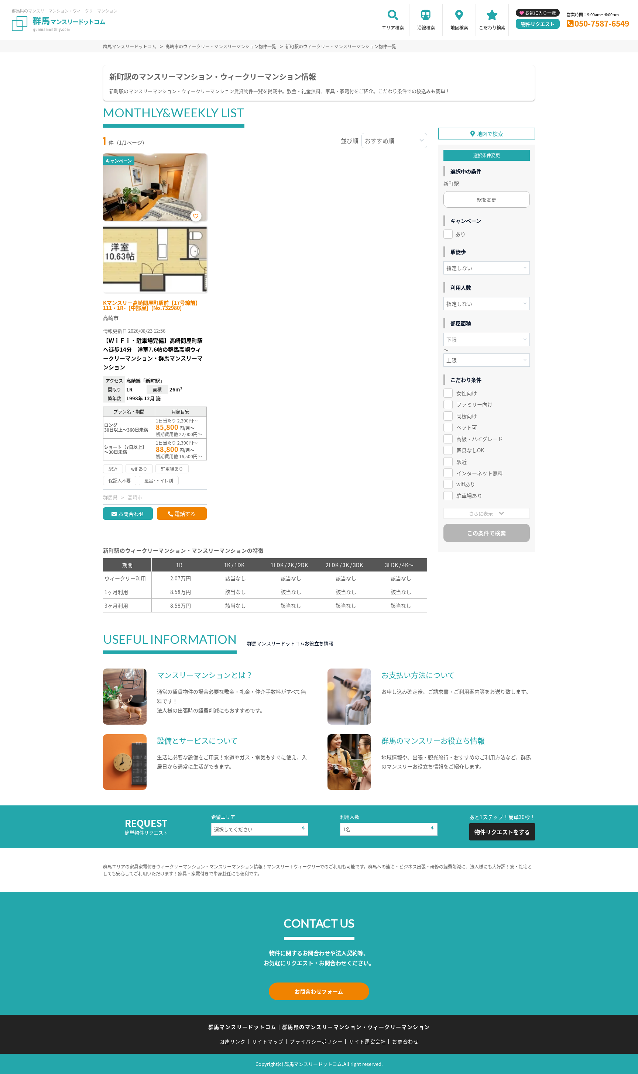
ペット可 (466, 427)
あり (460, 234)
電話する (185, 513)
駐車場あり (469, 495)
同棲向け (466, 415)
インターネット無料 (479, 473)
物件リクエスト (538, 23)
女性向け (466, 393)
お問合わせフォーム (319, 991)
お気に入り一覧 (540, 13)
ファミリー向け (474, 404)
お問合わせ (131, 513)
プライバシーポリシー (316, 1041)
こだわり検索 (492, 27)
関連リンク (232, 1041)
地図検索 (459, 27)
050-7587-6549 (601, 23)
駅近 (461, 461)
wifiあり (465, 484)
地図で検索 (490, 133)
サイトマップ (268, 1041)
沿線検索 (426, 27)
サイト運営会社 (367, 1041)
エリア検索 (393, 27)
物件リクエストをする (502, 832)
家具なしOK (470, 450)
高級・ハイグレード (479, 438)
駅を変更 (486, 199)
